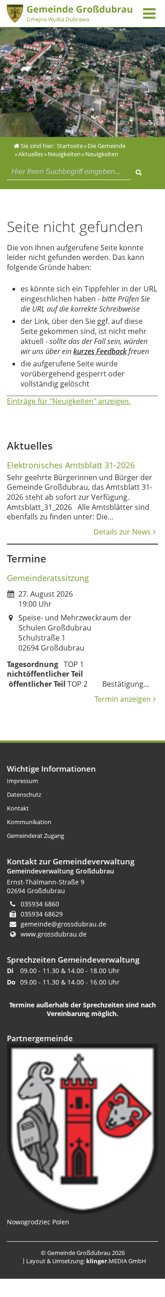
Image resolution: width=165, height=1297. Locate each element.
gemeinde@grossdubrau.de (63, 924)
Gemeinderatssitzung (48, 577)
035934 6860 (40, 904)
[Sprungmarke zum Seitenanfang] (131, 1253)
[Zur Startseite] (70, 13)
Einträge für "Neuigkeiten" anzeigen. (69, 401)
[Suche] (139, 171)
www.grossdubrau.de (54, 934)
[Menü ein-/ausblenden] (149, 13)
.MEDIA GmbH (116, 1261)
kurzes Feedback (99, 351)
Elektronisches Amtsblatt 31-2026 (71, 465)
